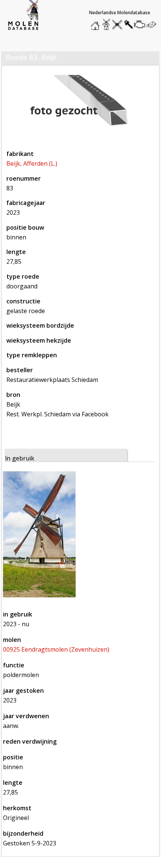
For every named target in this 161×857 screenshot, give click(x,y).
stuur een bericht (153, 24)
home (96, 22)
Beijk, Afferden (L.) (31, 163)
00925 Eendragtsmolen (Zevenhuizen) (56, 649)
